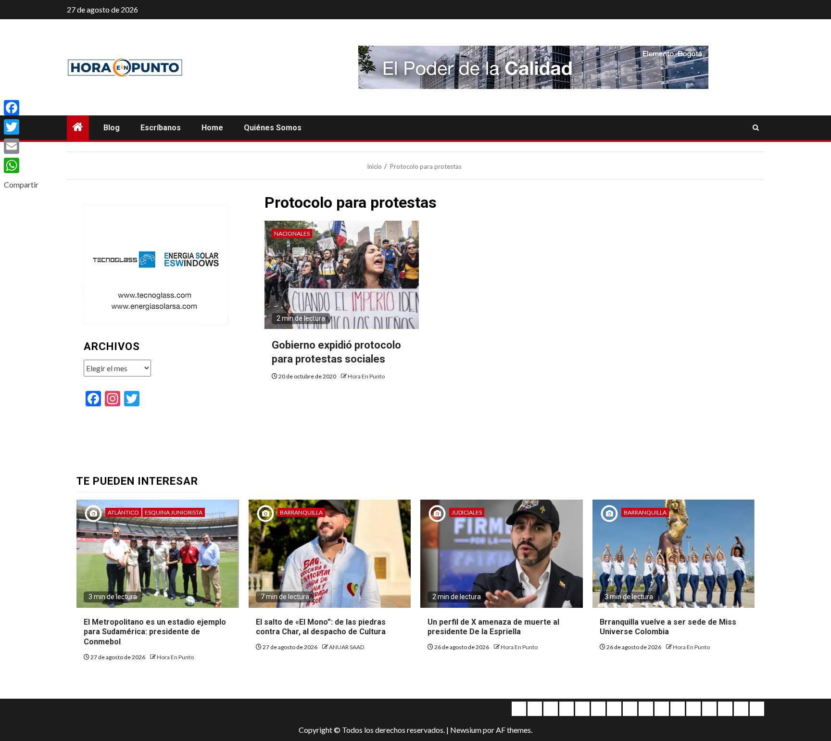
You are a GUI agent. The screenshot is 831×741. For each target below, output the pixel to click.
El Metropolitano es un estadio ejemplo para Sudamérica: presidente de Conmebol (155, 632)
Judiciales (467, 512)
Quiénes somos (273, 127)
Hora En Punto (366, 376)
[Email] (21, 146)
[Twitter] (21, 127)
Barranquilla (301, 512)
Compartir (21, 184)
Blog (111, 127)
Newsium (465, 729)
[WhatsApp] (21, 165)
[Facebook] (21, 107)
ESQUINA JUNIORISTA (173, 512)
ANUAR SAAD (346, 647)
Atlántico (123, 512)
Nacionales (292, 233)
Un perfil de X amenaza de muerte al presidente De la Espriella (493, 627)
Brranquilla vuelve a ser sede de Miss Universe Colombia (668, 627)
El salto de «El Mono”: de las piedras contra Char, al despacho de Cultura (321, 627)
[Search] (756, 128)
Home (212, 127)
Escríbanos (160, 127)
